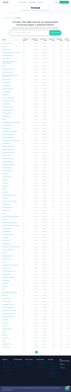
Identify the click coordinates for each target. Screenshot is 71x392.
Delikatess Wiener (7, 259)
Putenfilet (4, 335)
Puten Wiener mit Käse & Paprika (10, 225)
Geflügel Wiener (6, 49)
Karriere (18, 362)
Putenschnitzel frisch (7, 207)
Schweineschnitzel (7, 43)
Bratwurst (4, 283)
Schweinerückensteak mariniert (10, 265)
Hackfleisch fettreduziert (8, 149)
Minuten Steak (6, 210)
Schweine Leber (6, 347)
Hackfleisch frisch (6, 243)
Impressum (19, 364)
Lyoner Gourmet (6, 298)
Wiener (4, 66)
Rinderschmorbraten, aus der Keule (11, 52)
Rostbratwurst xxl (6, 268)
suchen (55, 32)
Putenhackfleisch (6, 104)
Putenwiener (5, 198)
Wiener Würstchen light (8, 277)
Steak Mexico (5, 322)
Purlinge (4, 325)
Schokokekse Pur (6, 344)
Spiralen (4, 189)
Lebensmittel (22, 2)
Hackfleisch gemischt (7, 72)
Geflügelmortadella (7, 328)
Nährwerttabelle (43, 367)
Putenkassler (5, 186)
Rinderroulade (5, 240)
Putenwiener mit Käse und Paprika (11, 246)
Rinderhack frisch (6, 274)
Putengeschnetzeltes (7, 88)
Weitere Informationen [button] (7, 389)
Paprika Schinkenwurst (8, 234)
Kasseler (4, 46)
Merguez (4, 253)
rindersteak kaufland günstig (9, 292)
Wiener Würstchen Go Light (9, 201)
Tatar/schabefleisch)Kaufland (9, 131)
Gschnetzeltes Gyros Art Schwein (10, 140)
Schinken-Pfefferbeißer (8, 134)
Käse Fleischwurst (6, 125)
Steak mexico (5, 338)
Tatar (3, 289)
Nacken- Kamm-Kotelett (8, 152)
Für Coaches (8, 364)
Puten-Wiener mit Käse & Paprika (10, 216)
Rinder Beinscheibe (7, 170)
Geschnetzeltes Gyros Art (8, 271)
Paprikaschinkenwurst (8, 158)
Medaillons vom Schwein (8, 101)
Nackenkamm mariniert (8, 69)
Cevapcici (4, 219)
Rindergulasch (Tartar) (7, 304)
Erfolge (7, 367)
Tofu (3, 213)
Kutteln (4, 332)
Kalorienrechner (55, 366)
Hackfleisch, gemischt (7, 55)
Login (56, 2)
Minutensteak (5, 94)
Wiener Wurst (5, 155)
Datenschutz (31, 362)
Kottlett (4, 119)
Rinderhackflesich (6, 231)
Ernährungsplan (32, 2)
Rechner (40, 2)
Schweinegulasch (6, 91)
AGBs (29, 364)
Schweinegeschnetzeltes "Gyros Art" (11, 122)
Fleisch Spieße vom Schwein (9, 195)
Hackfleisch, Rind (6, 128)
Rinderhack (5, 173)
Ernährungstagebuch (44, 362)
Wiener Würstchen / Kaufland (9, 222)
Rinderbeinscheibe (7, 177)
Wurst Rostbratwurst (7, 307)
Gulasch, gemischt (6, 79)
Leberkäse (5, 192)
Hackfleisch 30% (6, 116)
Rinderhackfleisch (6, 228)
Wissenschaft (8, 369)
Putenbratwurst (6, 82)
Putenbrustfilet (6, 85)
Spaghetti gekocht (7, 167)
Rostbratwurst (5, 204)
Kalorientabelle (12, 18)
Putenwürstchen (6, 58)
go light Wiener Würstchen (9, 310)
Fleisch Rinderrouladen (8, 98)
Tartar (3, 262)
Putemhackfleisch (6, 113)
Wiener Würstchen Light (8, 313)
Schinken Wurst (6, 143)
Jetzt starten (64, 2)
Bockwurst (5, 286)
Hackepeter (5, 183)
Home (5, 18)
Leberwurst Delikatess (8, 249)
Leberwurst (5, 319)
